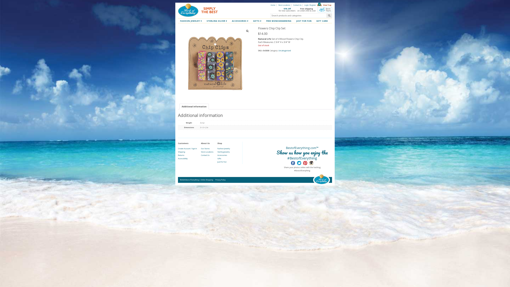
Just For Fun (222, 162)
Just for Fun (304, 21)
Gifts (257, 21)
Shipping (181, 152)
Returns (181, 155)
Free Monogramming (278, 21)
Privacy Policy (220, 180)
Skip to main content (228, 4)
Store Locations (284, 5)
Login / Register (310, 5)
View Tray (327, 5)
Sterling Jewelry (223, 152)
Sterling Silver (217, 21)
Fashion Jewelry (191, 21)
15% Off (287, 8)
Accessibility (183, 158)
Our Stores (205, 148)
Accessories (240, 21)
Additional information (194, 106)
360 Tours (325, 9)
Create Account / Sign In (187, 148)
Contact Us (297, 5)
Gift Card (322, 21)
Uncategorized (284, 50)
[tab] (194, 106)
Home (273, 5)
